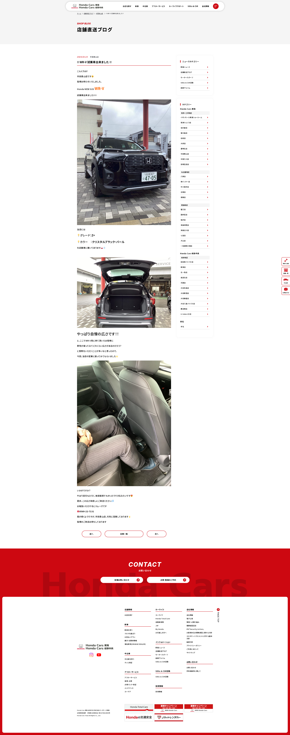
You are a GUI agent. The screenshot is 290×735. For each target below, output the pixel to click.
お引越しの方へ (161, 632)
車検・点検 (128, 681)
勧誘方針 (190, 642)
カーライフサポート (176, 6)
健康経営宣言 (191, 625)
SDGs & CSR (193, 6)
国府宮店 (184, 214)
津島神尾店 (185, 225)
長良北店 (184, 277)
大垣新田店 (185, 293)
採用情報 (159, 691)
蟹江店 (183, 209)
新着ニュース (185, 67)
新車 (137, 6)
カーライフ (159, 615)
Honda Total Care (163, 618)
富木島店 (184, 133)
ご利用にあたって (193, 649)
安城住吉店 (185, 164)
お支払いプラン (130, 637)
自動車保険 (160, 622)
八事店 (183, 176)
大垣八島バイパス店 (188, 303)
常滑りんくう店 (186, 122)
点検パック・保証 (130, 684)
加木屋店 (184, 128)
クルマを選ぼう (130, 633)
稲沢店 (183, 220)
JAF (157, 625)
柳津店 (183, 267)
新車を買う (129, 630)
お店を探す (127, 6)
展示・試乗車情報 (131, 640)
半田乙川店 (185, 159)
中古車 (145, 6)
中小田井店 (185, 187)
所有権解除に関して (194, 671)
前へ (91, 534)
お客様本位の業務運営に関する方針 (199, 632)
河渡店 (183, 283)
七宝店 (183, 235)
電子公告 (190, 618)
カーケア (128, 691)
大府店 (183, 143)
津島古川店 (185, 230)
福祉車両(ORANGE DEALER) (135, 644)
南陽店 (183, 197)
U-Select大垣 (186, 314)
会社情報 (205, 6)
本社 (182, 326)
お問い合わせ (191, 667)
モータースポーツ (187, 77)
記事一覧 (124, 534)
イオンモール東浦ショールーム (191, 117)
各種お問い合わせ (121, 580)
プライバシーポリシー (194, 645)
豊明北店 (184, 148)
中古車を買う (129, 659)
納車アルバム (185, 88)
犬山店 (183, 241)
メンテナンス (129, 688)
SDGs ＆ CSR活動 (162, 662)
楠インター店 (185, 181)
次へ (156, 534)
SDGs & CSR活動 (187, 83)
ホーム (79, 13)
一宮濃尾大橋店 (186, 246)
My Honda (160, 629)
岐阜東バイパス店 (187, 262)
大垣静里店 (185, 298)
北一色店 (184, 272)
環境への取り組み (193, 622)
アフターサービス (158, 6)
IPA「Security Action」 (195, 629)
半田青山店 (99, 13)
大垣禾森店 (185, 288)
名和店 (183, 138)
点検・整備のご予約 (168, 580)
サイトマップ (191, 652)
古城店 (183, 192)
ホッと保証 (128, 662)
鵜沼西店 (184, 309)
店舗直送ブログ (88, 13)
